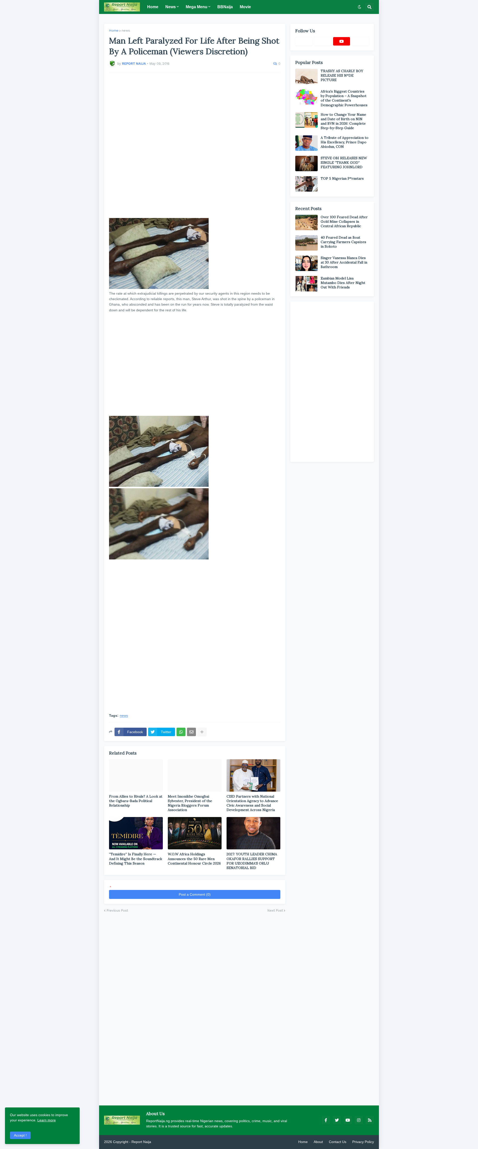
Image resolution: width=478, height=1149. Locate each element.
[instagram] (359, 1120)
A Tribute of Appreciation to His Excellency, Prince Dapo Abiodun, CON (344, 142)
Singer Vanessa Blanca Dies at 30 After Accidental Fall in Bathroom (344, 262)
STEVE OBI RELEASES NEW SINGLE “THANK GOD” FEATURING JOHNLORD (344, 162)
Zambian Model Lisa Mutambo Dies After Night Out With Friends (343, 282)
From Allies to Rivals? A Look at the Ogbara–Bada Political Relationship (135, 801)
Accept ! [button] (20, 1135)
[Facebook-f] (303, 41)
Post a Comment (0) (195, 894)
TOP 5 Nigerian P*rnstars (342, 178)
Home (114, 30)
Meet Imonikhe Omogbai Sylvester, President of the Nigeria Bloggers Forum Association (190, 803)
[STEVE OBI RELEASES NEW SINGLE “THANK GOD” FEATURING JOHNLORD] (306, 163)
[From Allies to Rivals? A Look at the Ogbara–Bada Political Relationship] (136, 775)
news (125, 30)
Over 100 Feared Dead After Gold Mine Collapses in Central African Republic (344, 221)
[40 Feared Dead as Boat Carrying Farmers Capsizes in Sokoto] (306, 243)
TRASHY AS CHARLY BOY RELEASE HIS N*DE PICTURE (342, 75)
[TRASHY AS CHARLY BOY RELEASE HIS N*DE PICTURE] (306, 76)
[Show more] (201, 732)
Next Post (275, 910)
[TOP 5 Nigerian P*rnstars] (306, 184)
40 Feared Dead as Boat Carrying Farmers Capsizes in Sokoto (343, 242)
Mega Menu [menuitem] (196, 7)
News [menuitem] (170, 7)
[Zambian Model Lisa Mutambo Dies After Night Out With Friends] (306, 283)
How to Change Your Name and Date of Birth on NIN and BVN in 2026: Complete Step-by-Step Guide (343, 121)
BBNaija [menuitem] (225, 7)
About (318, 1142)
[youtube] (341, 41)
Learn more (46, 1120)
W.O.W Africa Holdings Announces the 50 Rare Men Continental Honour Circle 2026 (194, 858)
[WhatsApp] (181, 732)
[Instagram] (360, 41)
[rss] (369, 1120)
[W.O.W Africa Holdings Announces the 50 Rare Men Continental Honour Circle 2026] (195, 833)
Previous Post (117, 910)
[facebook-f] (326, 1120)
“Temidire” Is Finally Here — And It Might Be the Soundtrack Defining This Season (135, 858)
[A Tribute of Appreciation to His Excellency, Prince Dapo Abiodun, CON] (306, 143)
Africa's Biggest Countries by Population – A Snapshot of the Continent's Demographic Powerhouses (344, 98)
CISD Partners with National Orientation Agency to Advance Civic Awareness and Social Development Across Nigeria (252, 803)
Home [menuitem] (152, 7)
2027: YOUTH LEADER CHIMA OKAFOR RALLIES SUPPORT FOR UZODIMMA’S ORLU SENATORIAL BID (252, 861)
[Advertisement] (194, 145)
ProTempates (162, 1142)
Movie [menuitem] (245, 7)
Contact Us (337, 1142)
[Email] (191, 732)
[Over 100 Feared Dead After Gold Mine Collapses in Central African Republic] (306, 222)
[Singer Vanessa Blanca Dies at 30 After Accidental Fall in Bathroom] (306, 263)
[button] (359, 6)
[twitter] (337, 1120)
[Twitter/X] (322, 41)
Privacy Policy (363, 1142)
